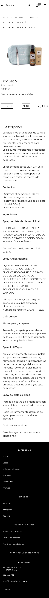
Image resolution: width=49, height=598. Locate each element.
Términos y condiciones (13, 544)
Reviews (6, 516)
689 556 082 (8, 575)
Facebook (7, 503)
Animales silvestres (11, 469)
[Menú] (45, 5)
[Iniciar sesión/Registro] (29, 5)
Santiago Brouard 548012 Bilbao (12, 568)
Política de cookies (11, 538)
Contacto (7, 589)
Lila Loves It (7, 85)
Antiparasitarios (13, 22)
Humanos (7, 475)
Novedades (8, 481)
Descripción (12, 127)
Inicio (6, 17)
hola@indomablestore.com (15, 581)
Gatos (5, 463)
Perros (19, 17)
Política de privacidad (12, 531)
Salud (32, 17)
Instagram (7, 509)
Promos (6, 488)
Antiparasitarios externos (19, 27)
